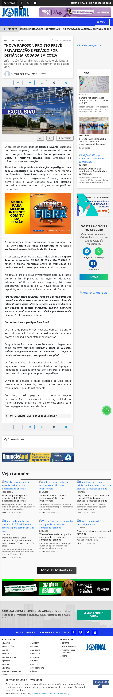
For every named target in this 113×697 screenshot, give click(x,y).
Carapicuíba (8, 647)
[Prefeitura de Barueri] (75, 12)
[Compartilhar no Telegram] (54, 82)
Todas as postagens (56, 570)
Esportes (35, 657)
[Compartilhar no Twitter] (30, 82)
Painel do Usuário (69, 647)
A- (40, 138)
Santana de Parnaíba (12, 671)
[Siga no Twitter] (21, 7)
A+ (50, 138)
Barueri (6, 643)
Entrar (10, 3)
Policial (34, 664)
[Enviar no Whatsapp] (42, 82)
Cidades (34, 647)
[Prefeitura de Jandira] (56, 587)
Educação (35, 654)
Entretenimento (10, 657)
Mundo (34, 661)
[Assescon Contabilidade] (93, 292)
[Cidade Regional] (19, 12)
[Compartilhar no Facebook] (18, 82)
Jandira (6, 661)
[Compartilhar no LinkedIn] (66, 82)
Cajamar (35, 643)
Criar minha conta (94, 614)
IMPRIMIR (65, 138)
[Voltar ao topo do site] (109, 383)
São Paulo (35, 671)
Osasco (6, 664)
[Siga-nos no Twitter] (87, 632)
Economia (35, 650)
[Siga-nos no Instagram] (80, 632)
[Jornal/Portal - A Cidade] (38, 457)
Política (6, 668)
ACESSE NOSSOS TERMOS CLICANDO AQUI (51, 693)
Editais (6, 654)
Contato (65, 643)
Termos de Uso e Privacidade (67, 651)
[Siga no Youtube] (35, 3)
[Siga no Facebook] (21, 3)
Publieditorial (37, 668)
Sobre (64, 656)
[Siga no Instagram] (28, 3)
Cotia (5, 650)
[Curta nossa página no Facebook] (73, 632)
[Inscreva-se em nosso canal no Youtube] (95, 632)
